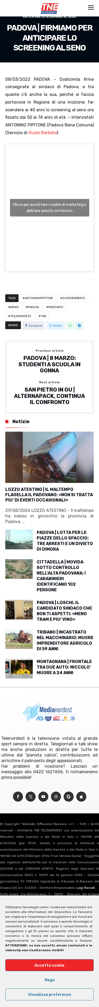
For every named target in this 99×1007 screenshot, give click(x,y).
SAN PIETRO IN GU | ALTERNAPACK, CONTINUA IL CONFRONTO (49, 393)
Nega (50, 980)
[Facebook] (18, 797)
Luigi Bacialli (85, 888)
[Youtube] (43, 797)
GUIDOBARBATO (73, 298)
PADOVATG (55, 307)
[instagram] (56, 797)
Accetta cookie (49, 965)
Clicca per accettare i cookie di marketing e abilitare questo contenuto (49, 207)
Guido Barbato (43, 132)
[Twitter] (31, 797)
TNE (43, 316)
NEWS (14, 307)
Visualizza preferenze (49, 994)
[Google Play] (69, 797)
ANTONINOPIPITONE (39, 298)
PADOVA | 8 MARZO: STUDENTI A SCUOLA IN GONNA (49, 361)
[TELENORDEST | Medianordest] (49, 3)
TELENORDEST (20, 316)
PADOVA (33, 307)
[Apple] (81, 797)
